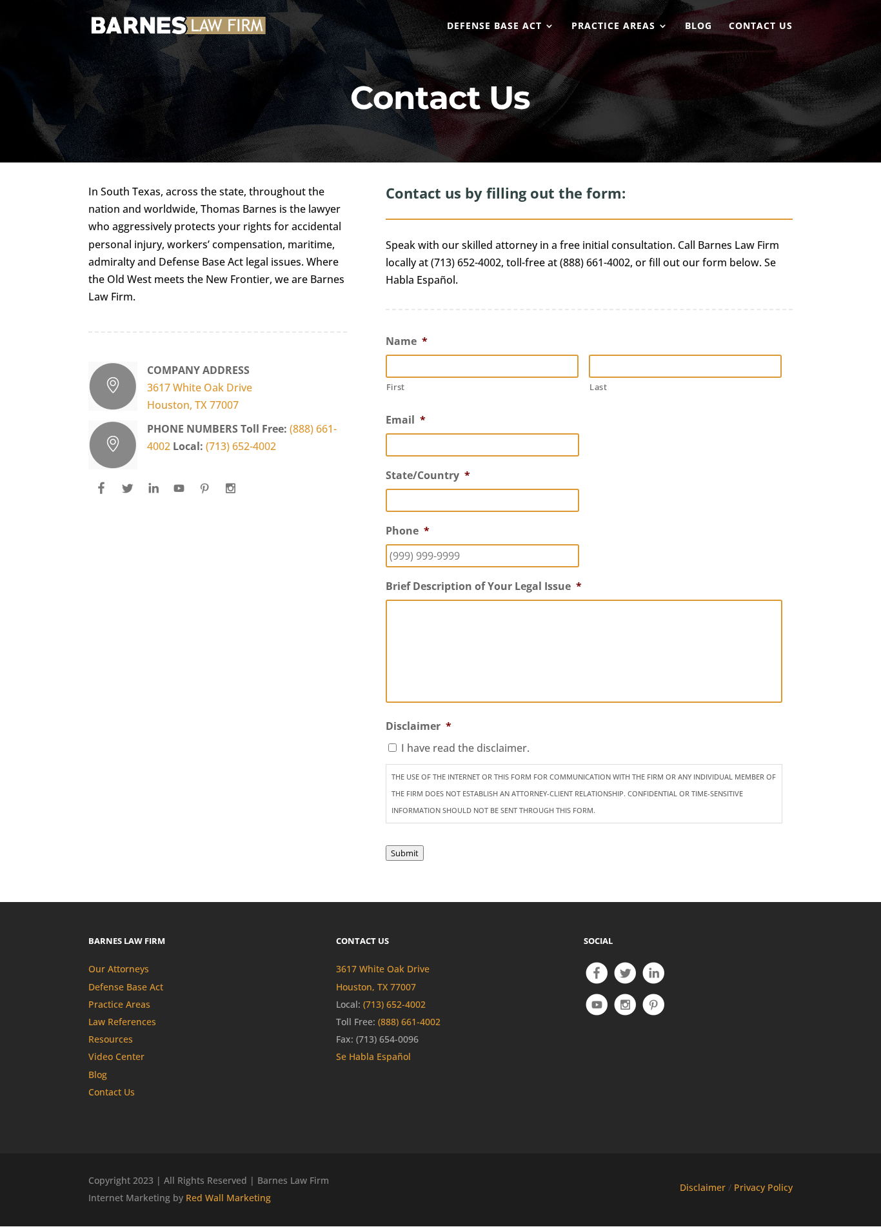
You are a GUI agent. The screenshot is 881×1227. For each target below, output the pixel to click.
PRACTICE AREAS (613, 26)
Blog (97, 1074)
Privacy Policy (763, 1187)
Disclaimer (703, 1187)
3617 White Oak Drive (199, 387)
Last (598, 387)
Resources (110, 1039)
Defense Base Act (125, 987)
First (395, 387)
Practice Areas (119, 1004)
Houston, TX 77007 (193, 405)
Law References (122, 1022)
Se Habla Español (373, 1056)
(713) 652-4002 (241, 446)
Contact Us (111, 1092)
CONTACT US (761, 26)
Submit (405, 853)
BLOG (698, 26)
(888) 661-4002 (409, 1022)
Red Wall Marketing (228, 1198)
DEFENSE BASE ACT (494, 26)
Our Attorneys (118, 969)
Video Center (116, 1056)
